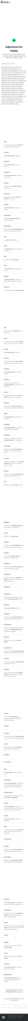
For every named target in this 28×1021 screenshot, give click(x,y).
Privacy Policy (20, 1015)
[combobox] (14, 991)
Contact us (14, 1018)
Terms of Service (12, 1015)
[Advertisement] (14, 19)
